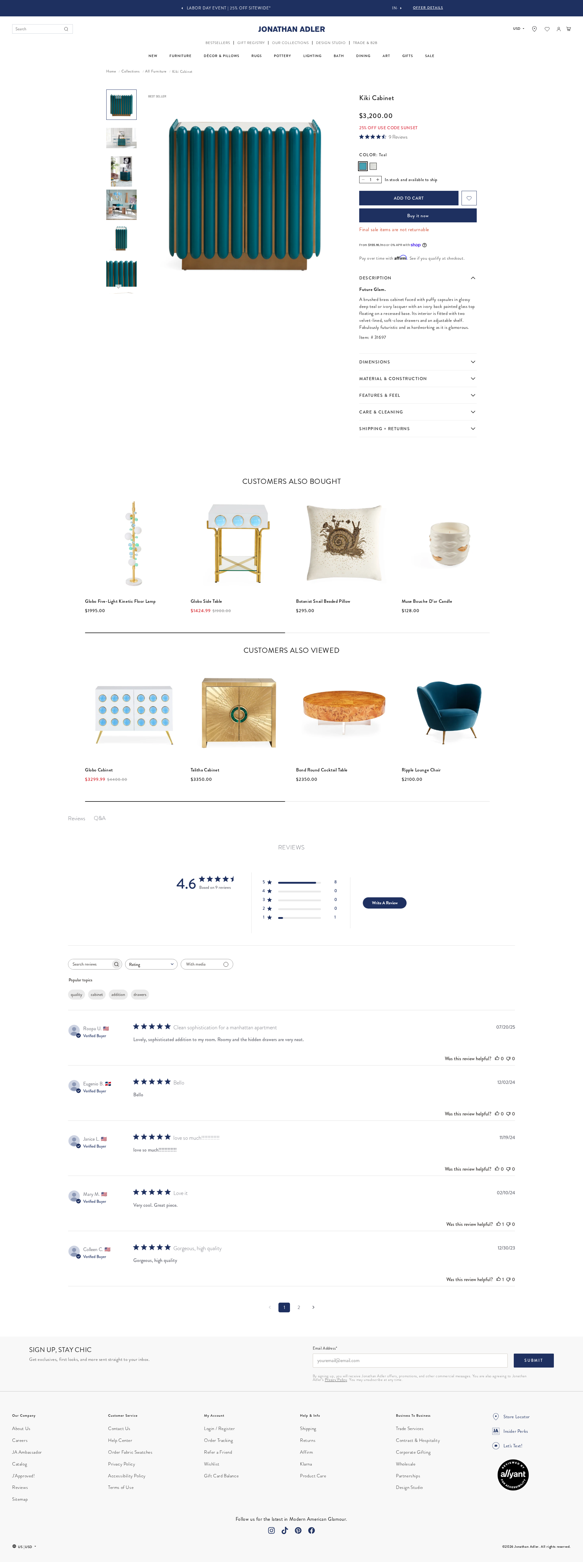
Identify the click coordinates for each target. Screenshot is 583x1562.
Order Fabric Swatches (130, 1452)
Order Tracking (218, 1440)
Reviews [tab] (76, 818)
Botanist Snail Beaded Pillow (323, 601)
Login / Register (219, 1428)
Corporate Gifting (413, 1452)
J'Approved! (23, 1476)
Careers (20, 1440)
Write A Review (385, 903)
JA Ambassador (27, 1452)
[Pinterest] (298, 1530)
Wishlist (212, 1464)
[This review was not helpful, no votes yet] (508, 1058)
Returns (307, 1440)
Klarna (306, 1464)
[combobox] (151, 964)
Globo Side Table (207, 601)
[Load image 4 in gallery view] (121, 205)
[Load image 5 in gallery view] (121, 238)
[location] (534, 29)
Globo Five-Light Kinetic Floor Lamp (120, 601)
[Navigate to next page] (313, 1307)
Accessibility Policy (127, 1476)
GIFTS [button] (407, 56)
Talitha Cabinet (205, 770)
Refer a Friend (218, 1452)
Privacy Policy (336, 1379)
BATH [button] (339, 56)
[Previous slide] (182, 8)
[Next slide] (401, 8)
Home (111, 71)
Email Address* (325, 1348)
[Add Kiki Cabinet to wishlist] (469, 198)
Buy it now (418, 215)
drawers (140, 994)
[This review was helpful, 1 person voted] (498, 1224)
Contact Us (119, 1428)
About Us (21, 1428)
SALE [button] (430, 56)
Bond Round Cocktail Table (322, 770)
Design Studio (409, 1487)
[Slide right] (118, 288)
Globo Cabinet (99, 770)
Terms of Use (121, 1487)
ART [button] (386, 56)
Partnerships (408, 1476)
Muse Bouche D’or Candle (427, 601)
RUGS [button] (256, 56)
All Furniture (155, 71)
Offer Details (428, 7)
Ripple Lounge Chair (421, 770)
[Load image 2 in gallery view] (121, 138)
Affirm (306, 1452)
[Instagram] (271, 1530)
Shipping (308, 1428)
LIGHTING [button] (312, 56)
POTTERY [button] (282, 56)
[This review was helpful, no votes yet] (497, 1058)
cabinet (97, 994)
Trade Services (410, 1428)
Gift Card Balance (221, 1476)
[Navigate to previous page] (269, 1307)
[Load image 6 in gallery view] (121, 271)
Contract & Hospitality (418, 1440)
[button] (218, 43)
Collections (130, 71)
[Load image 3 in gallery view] (121, 171)
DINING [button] (363, 56)
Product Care (313, 1476)
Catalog (19, 1464)
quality (76, 994)
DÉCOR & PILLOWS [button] (221, 56)
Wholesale (405, 1464)
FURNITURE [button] (180, 56)
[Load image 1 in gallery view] (121, 105)
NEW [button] (152, 56)
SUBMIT (533, 1360)
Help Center (120, 1440)
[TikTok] (284, 1530)
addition (118, 994)
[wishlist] (547, 29)
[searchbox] (89, 964)
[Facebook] (311, 1530)
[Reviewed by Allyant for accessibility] (513, 1475)
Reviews (20, 1487)
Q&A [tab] (100, 818)
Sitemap (20, 1499)
